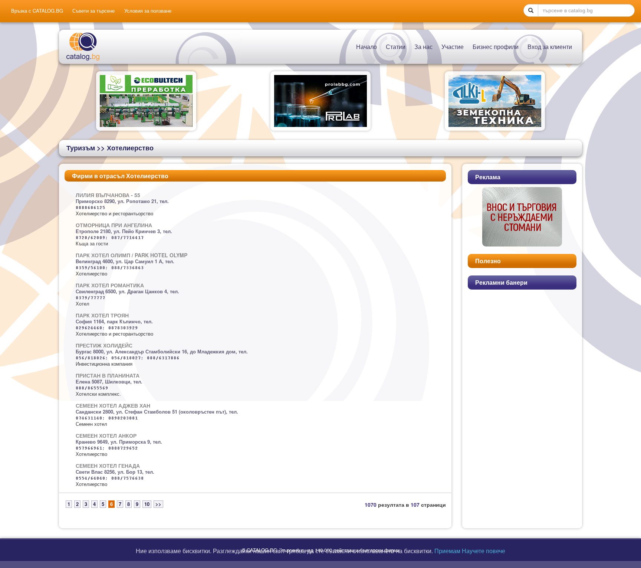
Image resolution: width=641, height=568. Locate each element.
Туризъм (80, 148)
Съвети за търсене (93, 10)
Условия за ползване (147, 10)
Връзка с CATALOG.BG (37, 10)
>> (158, 503)
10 (146, 503)
